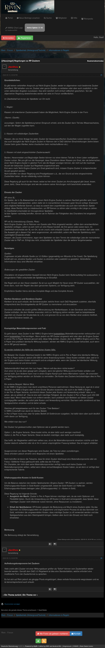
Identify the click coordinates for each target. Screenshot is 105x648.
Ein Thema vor (29, 594)
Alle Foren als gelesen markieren (53, 633)
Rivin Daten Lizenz (86, 646)
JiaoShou (98, 539)
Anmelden (9, 37)
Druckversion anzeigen (12, 604)
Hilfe (75, 17)
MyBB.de (21, 646)
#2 (101, 558)
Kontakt (77, 633)
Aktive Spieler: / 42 (35, 27)
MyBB (35, 646)
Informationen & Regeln (59, 50)
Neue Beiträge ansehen (29, 17)
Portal (10, 17)
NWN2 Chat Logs (14, 28)
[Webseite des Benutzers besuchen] (50, 544)
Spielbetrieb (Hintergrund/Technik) (31, 50)
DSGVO (75, 646)
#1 (101, 75)
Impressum (67, 646)
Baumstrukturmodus (95, 61)
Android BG (57, 646)
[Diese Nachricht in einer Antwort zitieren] (55, 544)
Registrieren (25, 37)
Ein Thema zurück (12, 594)
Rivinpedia (88, 18)
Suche (49, 17)
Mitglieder (62, 17)
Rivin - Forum (7, 50)
